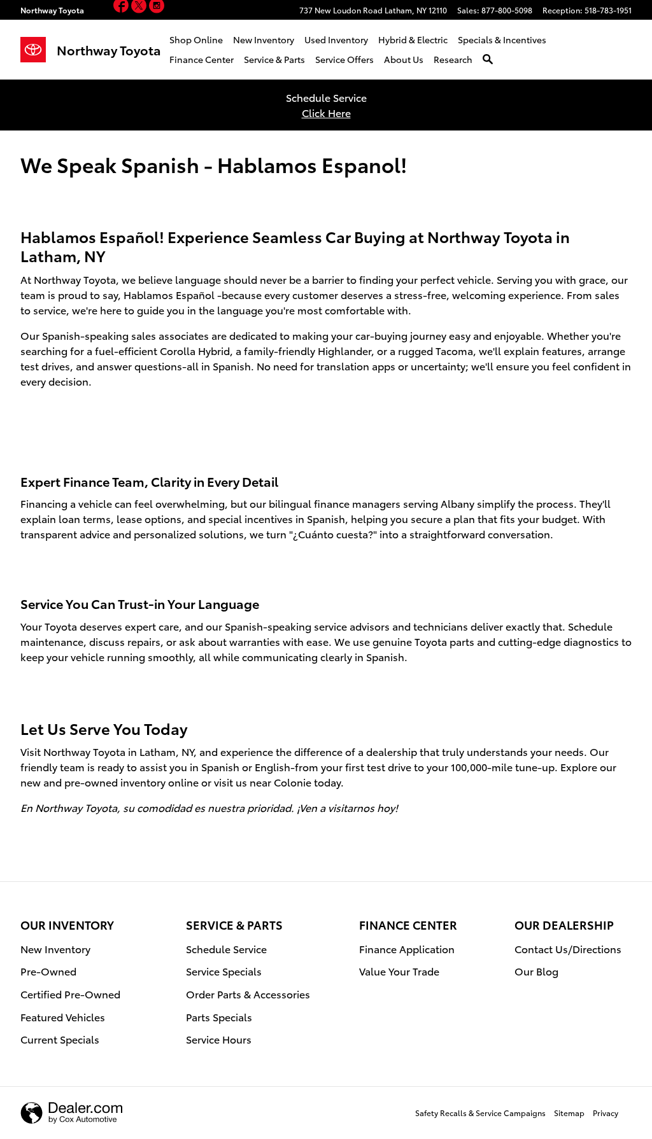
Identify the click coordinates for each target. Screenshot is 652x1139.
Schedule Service (226, 948)
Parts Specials (219, 1016)
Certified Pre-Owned (70, 993)
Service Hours (219, 1038)
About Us (403, 59)
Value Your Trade (399, 970)
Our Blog (536, 970)
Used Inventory (336, 39)
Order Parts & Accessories (248, 993)
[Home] (38, 49)
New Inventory (263, 39)
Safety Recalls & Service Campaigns (480, 1112)
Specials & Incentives (502, 39)
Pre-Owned (48, 970)
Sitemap (569, 1112)
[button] (122, 7)
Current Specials (59, 1038)
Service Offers (344, 59)
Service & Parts (274, 59)
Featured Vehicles (62, 1016)
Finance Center (201, 59)
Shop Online (196, 39)
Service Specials (224, 970)
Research (453, 59)
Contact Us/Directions (567, 948)
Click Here (326, 112)
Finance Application (407, 948)
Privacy (605, 1112)
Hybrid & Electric (413, 39)
